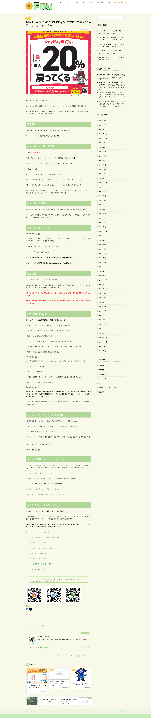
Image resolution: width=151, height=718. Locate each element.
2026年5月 (102, 125)
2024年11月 (103, 187)
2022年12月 (103, 280)
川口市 (39, 625)
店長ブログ (102, 379)
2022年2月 (102, 324)
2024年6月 (102, 205)
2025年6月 (102, 156)
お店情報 (102, 365)
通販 (109, 3)
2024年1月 (102, 227)
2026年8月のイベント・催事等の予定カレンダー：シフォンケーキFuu (111, 32)
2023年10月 (103, 240)
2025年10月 (103, 138)
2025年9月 (102, 143)
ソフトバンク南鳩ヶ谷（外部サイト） (38, 559)
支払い (45, 625)
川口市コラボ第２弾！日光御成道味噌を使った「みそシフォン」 (112, 74)
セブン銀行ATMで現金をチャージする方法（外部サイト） (45, 489)
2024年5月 (102, 209)
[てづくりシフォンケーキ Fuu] (39, 10)
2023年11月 (103, 236)
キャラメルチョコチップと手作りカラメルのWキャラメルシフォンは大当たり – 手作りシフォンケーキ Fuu (112, 104)
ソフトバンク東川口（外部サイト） (37, 553)
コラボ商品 (59, 3)
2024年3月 (102, 218)
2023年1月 (102, 276)
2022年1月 (102, 329)
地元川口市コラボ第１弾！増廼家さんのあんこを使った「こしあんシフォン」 (112, 83)
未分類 (101, 383)
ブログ (91, 3)
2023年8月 (102, 249)
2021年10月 (103, 342)
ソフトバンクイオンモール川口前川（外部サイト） (42, 537)
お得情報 (28, 18)
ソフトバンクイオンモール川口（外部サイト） (41, 548)
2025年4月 (102, 165)
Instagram (42, 581)
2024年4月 (102, 214)
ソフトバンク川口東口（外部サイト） (38, 543)
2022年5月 (102, 311)
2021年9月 (102, 346)
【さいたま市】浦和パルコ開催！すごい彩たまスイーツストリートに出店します (111, 45)
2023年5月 (102, 258)
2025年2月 (102, 174)
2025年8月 (102, 147)
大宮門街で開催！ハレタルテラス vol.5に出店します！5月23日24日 (112, 59)
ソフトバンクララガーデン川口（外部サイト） (41, 564)
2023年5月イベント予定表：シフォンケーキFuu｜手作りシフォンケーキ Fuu (111, 95)
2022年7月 (102, 302)
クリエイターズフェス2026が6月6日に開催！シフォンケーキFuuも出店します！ (111, 39)
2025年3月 (102, 169)
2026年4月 (102, 129)
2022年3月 (102, 320)
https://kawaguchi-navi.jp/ (42, 647)
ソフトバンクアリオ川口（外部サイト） (39, 532)
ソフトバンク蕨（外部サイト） (36, 569)
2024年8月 (102, 200)
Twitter (55, 581)
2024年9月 (102, 196)
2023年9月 (102, 245)
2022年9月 (102, 293)
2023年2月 (102, 271)
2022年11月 (103, 284)
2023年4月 (102, 262)
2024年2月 (102, 222)
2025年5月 (102, 160)
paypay (29, 625)
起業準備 (102, 392)
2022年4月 (102, 315)
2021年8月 (102, 351)
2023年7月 (102, 253)
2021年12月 (103, 333)
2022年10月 (103, 289)
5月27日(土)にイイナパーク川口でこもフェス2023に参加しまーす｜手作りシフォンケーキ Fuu (112, 77)
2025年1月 (102, 178)
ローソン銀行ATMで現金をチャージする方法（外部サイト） (45, 494)
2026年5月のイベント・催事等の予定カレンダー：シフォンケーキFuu (111, 52)
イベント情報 (103, 374)
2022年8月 (102, 298)
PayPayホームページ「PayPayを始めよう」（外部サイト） (45, 473)
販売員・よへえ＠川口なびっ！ (108, 387)
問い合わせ (100, 3)
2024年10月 (103, 191)
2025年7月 (102, 152)
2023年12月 (103, 231)
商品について (80, 3)
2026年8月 (102, 121)
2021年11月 (103, 338)
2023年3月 (102, 267)
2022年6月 (102, 307)
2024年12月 (103, 183)
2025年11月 (103, 134)
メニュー (69, 3)
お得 (34, 625)
